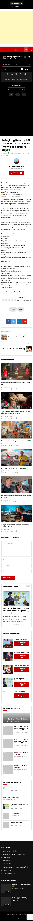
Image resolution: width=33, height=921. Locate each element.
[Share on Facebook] (8, 321)
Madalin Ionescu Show (21, 652)
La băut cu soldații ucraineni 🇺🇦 (21, 885)
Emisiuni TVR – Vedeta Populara (13, 854)
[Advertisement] (16, 27)
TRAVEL (5, 870)
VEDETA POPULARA (17, 823)
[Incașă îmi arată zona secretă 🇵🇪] (8, 769)
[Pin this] (24, 321)
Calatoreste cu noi (16, 167)
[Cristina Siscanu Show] (8, 669)
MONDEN (5, 864)
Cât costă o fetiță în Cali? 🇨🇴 (21, 753)
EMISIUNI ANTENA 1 (8, 851)
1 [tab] (12, 624)
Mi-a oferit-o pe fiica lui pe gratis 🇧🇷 (13, 468)
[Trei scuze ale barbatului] (4, 337)
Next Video (28, 344)
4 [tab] (18, 624)
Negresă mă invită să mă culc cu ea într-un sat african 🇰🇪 (21, 728)
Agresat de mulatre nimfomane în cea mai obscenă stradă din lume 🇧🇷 (15, 412)
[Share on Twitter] (13, 321)
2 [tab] (14, 624)
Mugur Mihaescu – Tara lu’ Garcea (20, 679)
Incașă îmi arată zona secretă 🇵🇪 (21, 766)
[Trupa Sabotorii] (8, 695)
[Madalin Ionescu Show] (8, 656)
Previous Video (6, 332)
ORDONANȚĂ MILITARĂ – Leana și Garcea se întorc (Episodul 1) (16, 609)
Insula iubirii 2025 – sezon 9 (12, 797)
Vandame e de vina (16, 6)
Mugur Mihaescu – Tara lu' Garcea (14, 867)
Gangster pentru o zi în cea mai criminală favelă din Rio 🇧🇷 (15, 525)
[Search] (30, 49)
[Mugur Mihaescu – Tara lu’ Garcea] (8, 682)
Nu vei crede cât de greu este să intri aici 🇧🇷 (16, 441)
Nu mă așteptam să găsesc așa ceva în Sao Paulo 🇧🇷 (16, 496)
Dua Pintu (14, 788)
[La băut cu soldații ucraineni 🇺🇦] (6, 888)
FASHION (5, 857)
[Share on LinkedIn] (19, 321)
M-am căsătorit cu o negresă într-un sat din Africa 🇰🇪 (21, 741)
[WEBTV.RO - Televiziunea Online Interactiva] (16, 49)
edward (5, 153)
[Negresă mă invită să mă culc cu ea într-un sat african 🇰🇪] (8, 730)
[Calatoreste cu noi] (8, 643)
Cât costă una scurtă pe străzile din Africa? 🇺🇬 (15, 383)
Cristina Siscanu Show (21, 665)
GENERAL (5, 861)
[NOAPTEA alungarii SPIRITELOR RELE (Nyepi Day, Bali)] (29, 349)
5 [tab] (20, 624)
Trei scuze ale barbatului (16, 337)
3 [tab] (16, 624)
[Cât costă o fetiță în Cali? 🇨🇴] (8, 756)
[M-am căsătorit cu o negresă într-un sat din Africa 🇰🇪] (8, 743)
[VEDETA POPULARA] (6, 825)
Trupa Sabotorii (19, 691)
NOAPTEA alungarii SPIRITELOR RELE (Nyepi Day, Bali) (13, 349)
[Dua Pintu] (6, 790)
